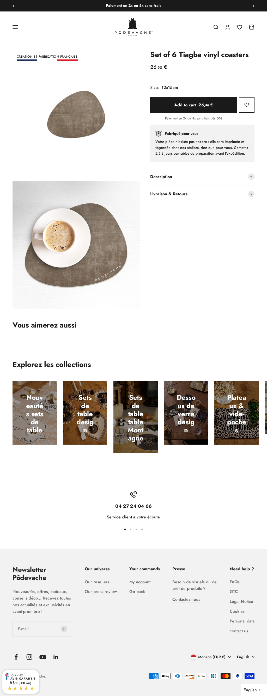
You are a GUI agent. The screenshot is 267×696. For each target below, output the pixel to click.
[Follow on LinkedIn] (55, 657)
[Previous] (13, 5)
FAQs (235, 582)
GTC (234, 592)
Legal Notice (241, 601)
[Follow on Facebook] (16, 657)
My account (139, 582)
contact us (239, 631)
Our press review (101, 592)
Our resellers (97, 582)
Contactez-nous (186, 599)
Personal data (242, 621)
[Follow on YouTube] (42, 657)
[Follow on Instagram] (29, 657)
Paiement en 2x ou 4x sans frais (133, 5)
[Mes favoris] (246, 105)
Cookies (237, 611)
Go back (137, 592)
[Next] (253, 5)
